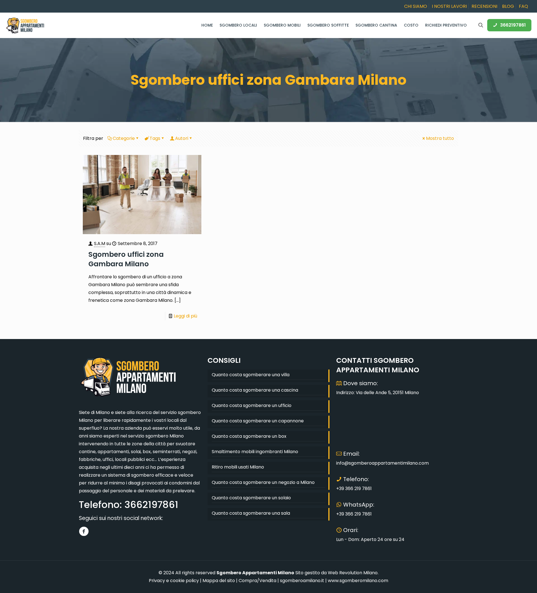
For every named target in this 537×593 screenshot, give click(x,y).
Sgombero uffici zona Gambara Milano (126, 259)
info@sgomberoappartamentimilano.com (382, 463)
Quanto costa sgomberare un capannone (258, 421)
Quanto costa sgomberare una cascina (255, 390)
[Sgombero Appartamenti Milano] (25, 25)
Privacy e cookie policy (174, 580)
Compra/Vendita (257, 580)
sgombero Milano (164, 436)
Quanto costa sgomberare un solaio (251, 498)
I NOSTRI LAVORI (449, 6)
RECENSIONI (484, 6)
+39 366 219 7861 (354, 488)
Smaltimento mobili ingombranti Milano (255, 451)
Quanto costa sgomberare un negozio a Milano (263, 482)
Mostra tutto (440, 138)
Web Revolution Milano (353, 573)
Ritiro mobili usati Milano (238, 467)
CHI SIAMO (415, 6)
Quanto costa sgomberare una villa (250, 374)
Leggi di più (185, 316)
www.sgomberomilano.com (358, 580)
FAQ (523, 6)
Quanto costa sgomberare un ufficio (251, 405)
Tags (155, 138)
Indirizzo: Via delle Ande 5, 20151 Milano (377, 392)
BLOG (508, 6)
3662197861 (513, 25)
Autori (181, 138)
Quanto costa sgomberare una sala (251, 513)
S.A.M (99, 243)
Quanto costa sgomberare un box (249, 436)
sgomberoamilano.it (302, 580)
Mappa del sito (218, 580)
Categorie (124, 138)
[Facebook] (84, 531)
